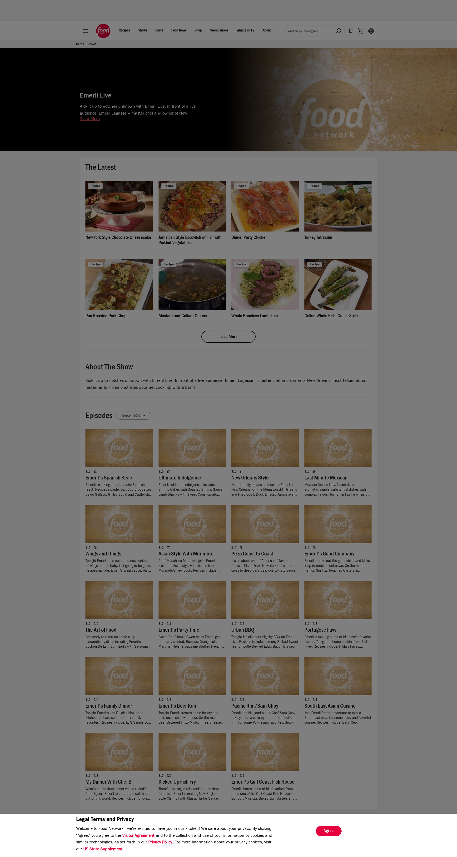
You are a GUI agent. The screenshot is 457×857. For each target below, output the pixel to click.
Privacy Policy (160, 843)
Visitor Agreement (138, 836)
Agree (329, 831)
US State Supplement (103, 849)
